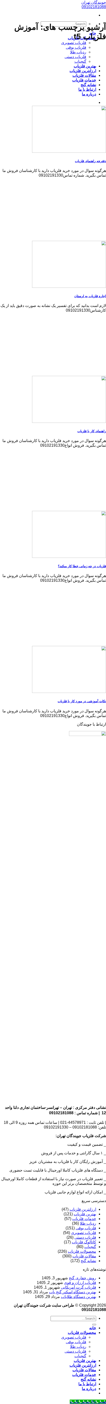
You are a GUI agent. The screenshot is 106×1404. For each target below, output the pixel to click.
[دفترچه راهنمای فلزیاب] (69, 151)
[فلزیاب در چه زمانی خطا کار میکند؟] (69, 556)
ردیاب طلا (78, 52)
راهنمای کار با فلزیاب (91, 431)
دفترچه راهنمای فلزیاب (90, 161)
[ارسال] (94, 1324)
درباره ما (89, 94)
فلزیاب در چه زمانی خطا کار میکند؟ (82, 566)
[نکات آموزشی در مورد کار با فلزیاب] (69, 691)
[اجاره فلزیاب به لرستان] (69, 286)
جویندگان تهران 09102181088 (93, 4)
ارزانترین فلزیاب (83, 71)
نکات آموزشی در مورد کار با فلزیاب (82, 701)
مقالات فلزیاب (84, 75)
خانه (92, 1328)
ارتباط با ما (87, 89)
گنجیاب (80, 61)
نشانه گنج (88, 85)
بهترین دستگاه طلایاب (78, 1297)
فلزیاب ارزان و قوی (80, 1283)
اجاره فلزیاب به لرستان (90, 296)
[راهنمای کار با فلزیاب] (69, 421)
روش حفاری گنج (82, 1278)
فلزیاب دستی (75, 57)
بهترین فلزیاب (85, 66)
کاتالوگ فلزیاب (84, 1242)
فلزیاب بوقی (76, 47)
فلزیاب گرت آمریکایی (78, 1287)
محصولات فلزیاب (82, 1251)
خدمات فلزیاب (84, 80)
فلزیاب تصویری (73, 43)
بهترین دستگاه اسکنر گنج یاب (72, 1292)
